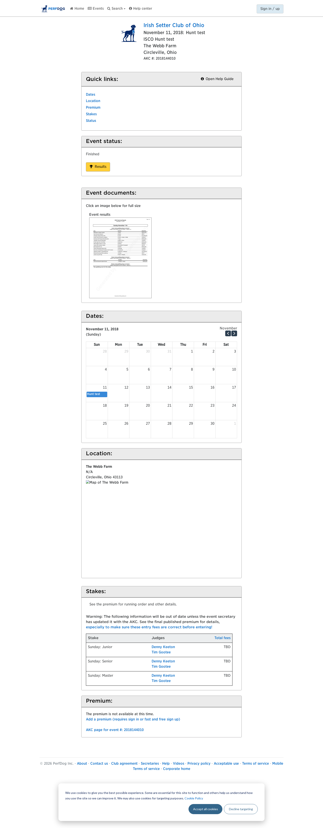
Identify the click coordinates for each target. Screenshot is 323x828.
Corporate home (176, 769)
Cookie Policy (194, 798)
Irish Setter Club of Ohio (173, 25)
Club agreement (124, 764)
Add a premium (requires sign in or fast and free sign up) (133, 719)
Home (78, 9)
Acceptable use (226, 764)
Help (166, 764)
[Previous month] (228, 333)
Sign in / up (270, 9)
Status (91, 121)
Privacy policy (198, 764)
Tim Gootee (161, 652)
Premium (93, 108)
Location (93, 101)
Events (98, 9)
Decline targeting (241, 809)
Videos (178, 764)
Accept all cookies (205, 809)
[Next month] (234, 333)
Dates (90, 95)
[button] (116, 8)
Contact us (99, 764)
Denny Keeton (163, 647)
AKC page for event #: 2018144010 (115, 730)
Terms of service (255, 764)
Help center (142, 9)
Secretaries (150, 764)
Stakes (91, 114)
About (82, 764)
